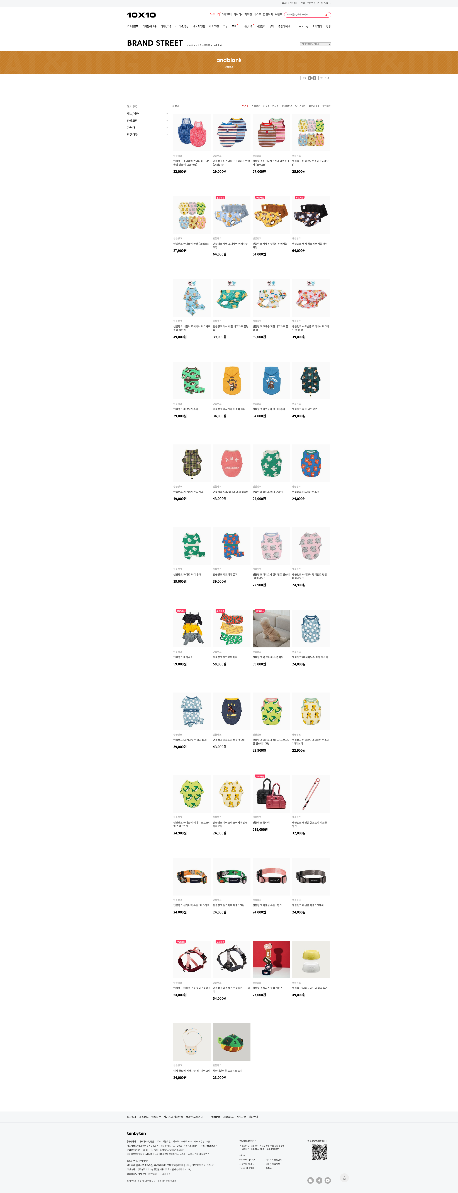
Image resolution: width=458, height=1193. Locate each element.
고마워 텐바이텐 (246, 1168)
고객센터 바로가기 (246, 1141)
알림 (303, 3)
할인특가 (268, 14)
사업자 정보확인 (208, 1145)
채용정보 (143, 1117)
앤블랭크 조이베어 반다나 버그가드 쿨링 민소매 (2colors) (191, 162)
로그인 (285, 3)
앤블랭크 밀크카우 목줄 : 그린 (228, 905)
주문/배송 (311, 3)
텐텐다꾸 (132, 134)
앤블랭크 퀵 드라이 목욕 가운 (268, 657)
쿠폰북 (269, 1168)
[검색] (326, 15)
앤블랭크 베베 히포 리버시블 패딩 (310, 243)
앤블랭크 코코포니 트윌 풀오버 (229, 740)
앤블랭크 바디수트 (183, 657)
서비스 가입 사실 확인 (197, 1154)
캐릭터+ (238, 14)
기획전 (248, 14)
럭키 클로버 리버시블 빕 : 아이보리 (191, 1070)
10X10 (141, 15)
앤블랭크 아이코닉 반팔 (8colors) (191, 243)
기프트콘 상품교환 (274, 1160)
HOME (190, 46)
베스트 (257, 14)
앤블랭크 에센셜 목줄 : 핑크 (267, 905)
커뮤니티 (215, 14)
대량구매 (227, 14)
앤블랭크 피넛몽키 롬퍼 (185, 409)
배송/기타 (133, 113)
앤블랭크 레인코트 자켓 (225, 657)
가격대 (131, 127)
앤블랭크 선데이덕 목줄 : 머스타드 (191, 905)
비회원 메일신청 (273, 1164)
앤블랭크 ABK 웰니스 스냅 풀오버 (231, 491)
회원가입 (293, 3)
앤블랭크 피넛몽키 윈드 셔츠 (188, 491)
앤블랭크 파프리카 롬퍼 (225, 574)
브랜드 (278, 14)
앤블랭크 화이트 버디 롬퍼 (187, 574)
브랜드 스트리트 (203, 46)
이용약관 (156, 1117)
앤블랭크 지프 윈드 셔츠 (305, 409)
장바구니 (323, 3)
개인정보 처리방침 (173, 1117)
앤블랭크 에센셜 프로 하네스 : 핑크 (191, 988)
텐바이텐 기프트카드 (248, 1160)
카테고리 (132, 120)
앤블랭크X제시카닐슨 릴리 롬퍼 (190, 740)
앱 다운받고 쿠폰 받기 (316, 1141)
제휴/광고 (228, 1117)
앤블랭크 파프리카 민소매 (305, 491)
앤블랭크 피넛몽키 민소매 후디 (269, 409)
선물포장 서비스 (246, 1164)
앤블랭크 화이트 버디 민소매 (268, 491)
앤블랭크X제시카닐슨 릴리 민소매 (310, 657)
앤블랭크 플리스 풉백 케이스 (268, 988)
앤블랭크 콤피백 (261, 822)
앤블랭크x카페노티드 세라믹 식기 (310, 988)
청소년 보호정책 (194, 1117)
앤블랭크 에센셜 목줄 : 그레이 (308, 905)
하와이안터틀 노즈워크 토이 (227, 1070)
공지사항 (241, 1117)
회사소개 (131, 1117)
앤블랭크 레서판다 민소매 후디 (229, 409)
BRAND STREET (155, 44)
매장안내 (253, 1117)
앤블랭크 (177, 155)
